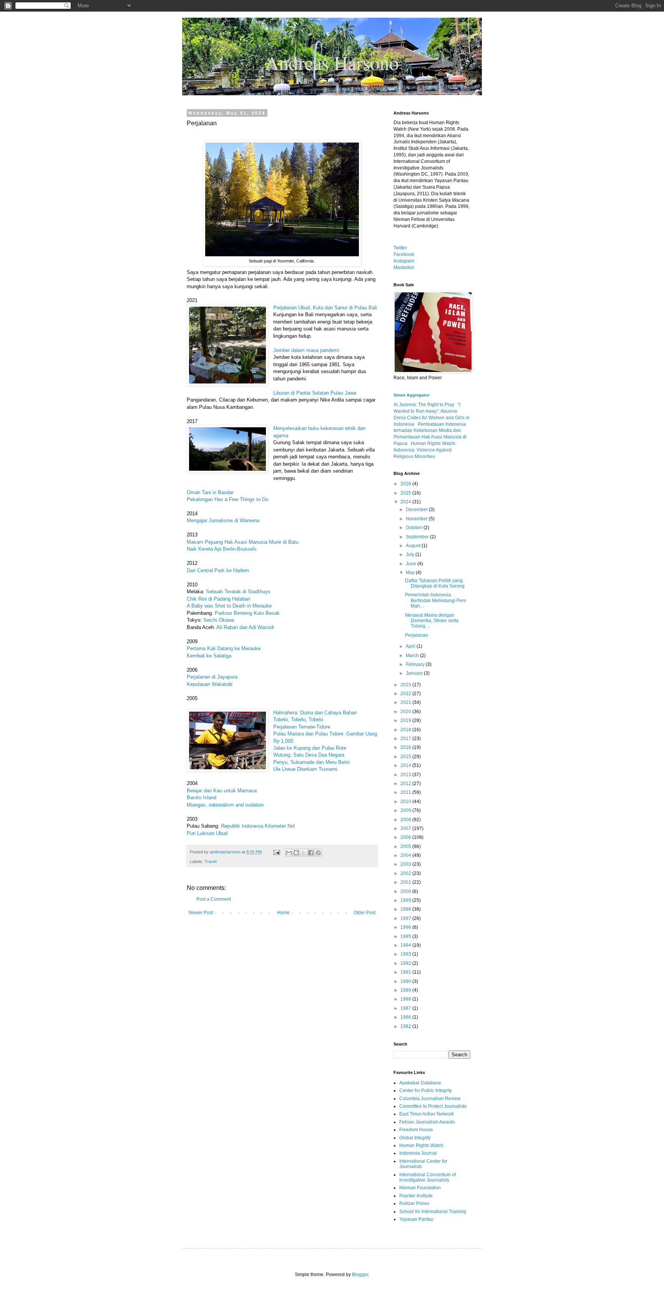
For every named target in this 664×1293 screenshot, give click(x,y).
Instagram (403, 261)
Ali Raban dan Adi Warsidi (245, 627)
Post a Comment (213, 899)
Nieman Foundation (420, 1187)
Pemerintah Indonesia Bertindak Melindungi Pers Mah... (435, 600)
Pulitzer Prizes (414, 1203)
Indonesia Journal (418, 1153)
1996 (406, 927)
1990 (406, 981)
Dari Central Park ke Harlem (218, 570)
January (415, 673)
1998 (406, 909)
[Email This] (289, 852)
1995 (406, 936)
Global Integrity (415, 1137)
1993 (406, 954)
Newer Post (201, 912)
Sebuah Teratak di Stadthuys (238, 591)
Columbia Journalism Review (430, 1098)
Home (283, 912)
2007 (406, 828)
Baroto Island (201, 797)
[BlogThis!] (296, 852)
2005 (406, 846)
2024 (406, 502)
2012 (406, 783)
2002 (406, 873)
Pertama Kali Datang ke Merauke (224, 648)
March (413, 655)
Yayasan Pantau (416, 1219)
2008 (406, 819)
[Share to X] (303, 852)
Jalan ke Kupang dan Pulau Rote (309, 748)
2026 (406, 483)
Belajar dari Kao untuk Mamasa (222, 790)
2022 (406, 693)
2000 (406, 891)
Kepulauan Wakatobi (209, 684)
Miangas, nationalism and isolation (225, 805)
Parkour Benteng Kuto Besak (247, 613)
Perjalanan (416, 635)
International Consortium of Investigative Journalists (427, 1177)
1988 (406, 999)
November (417, 518)
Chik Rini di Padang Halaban (218, 599)
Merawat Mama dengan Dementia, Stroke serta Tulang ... (431, 620)
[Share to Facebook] (311, 852)
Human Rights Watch (421, 1145)
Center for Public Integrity (425, 1090)
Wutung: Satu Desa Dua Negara (308, 755)
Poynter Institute (416, 1195)
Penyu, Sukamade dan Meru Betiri (311, 762)
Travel (210, 861)
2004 (406, 855)
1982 (406, 1026)
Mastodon (403, 267)
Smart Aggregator (411, 395)
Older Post (364, 912)
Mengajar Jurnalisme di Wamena (223, 520)
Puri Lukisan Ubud (207, 833)
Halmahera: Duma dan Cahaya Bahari (315, 712)
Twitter (400, 248)
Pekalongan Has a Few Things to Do (227, 499)
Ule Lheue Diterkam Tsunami (305, 769)
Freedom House (416, 1129)
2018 (406, 729)
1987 (406, 1008)
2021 (406, 702)
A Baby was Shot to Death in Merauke (229, 606)
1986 (406, 1017)
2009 (406, 810)
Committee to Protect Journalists (432, 1106)
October (414, 527)
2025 (406, 493)
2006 (406, 837)
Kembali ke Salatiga (209, 656)
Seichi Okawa (218, 620)
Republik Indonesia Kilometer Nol (258, 826)
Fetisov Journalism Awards (427, 1122)
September (418, 536)
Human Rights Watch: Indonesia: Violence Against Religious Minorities (424, 450)
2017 (406, 738)
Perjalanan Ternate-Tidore (301, 727)
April (411, 646)
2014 (406, 765)
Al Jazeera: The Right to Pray (423, 404)
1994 (406, 945)
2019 (406, 720)
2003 (406, 864)
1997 (406, 918)
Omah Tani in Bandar (210, 492)
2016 (406, 747)
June (411, 563)
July (410, 554)
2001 (406, 882)
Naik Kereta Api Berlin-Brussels (222, 549)
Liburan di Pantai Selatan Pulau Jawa (314, 393)
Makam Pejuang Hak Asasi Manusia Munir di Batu (243, 542)
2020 (406, 711)
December (417, 509)
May (411, 572)
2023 (406, 684)
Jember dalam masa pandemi (306, 350)
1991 (406, 972)
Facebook (403, 254)
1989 (406, 990)
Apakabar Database (420, 1083)
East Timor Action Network (426, 1114)
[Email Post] (276, 852)
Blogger (360, 1274)
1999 (406, 900)
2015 (406, 756)
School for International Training (432, 1211)
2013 (406, 774)
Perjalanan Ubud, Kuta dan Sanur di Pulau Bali (325, 307)
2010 (406, 801)
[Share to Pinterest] (318, 852)
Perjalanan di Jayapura (212, 677)
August (414, 545)
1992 (406, 963)
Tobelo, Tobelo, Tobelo (298, 719)
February (416, 664)
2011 (406, 792)
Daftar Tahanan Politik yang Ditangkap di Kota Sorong (435, 583)
